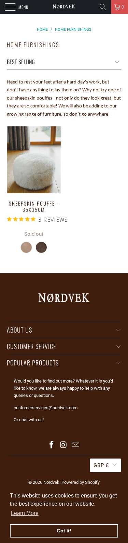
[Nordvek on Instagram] (64, 445)
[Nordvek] (64, 7)
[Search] (102, 7)
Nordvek (51, 482)
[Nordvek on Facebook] (52, 445)
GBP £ (101, 465)
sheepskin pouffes (33, 98)
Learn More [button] (25, 513)
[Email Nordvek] (75, 445)
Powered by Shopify (80, 482)
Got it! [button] (64, 530)
